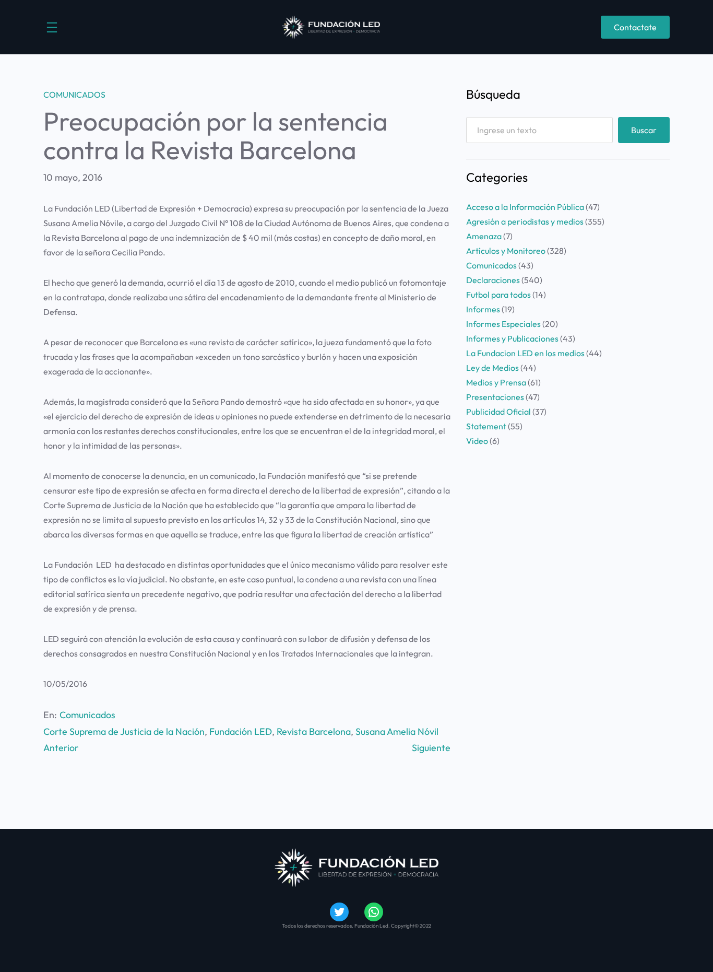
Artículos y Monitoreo (505, 250)
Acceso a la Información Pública (525, 207)
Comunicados (74, 94)
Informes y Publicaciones (512, 338)
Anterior (60, 748)
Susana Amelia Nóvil (396, 731)
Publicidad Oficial (498, 411)
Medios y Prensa (496, 382)
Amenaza (484, 236)
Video (477, 441)
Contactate (635, 27)
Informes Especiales (503, 324)
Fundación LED (240, 731)
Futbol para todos (498, 294)
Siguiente (431, 748)
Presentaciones (495, 397)
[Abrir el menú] (52, 27)
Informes (483, 309)
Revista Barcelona (314, 731)
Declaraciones (493, 280)
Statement (486, 426)
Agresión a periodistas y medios (525, 221)
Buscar (644, 130)
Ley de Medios (492, 367)
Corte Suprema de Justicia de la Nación (124, 731)
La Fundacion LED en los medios (525, 353)
